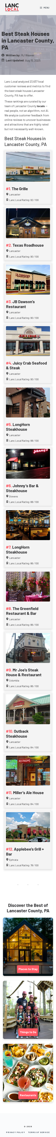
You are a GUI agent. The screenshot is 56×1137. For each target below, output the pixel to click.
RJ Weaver (27, 55)
